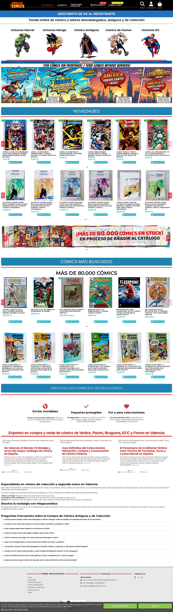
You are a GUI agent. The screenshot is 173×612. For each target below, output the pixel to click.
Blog (30, 592)
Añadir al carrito (16, 162)
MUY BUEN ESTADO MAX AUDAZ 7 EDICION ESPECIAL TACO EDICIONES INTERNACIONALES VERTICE (43, 312)
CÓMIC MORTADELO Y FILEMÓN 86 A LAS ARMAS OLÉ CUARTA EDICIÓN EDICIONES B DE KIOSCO (99, 367)
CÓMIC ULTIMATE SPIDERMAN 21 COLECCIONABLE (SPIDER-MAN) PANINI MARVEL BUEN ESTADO (72, 154)
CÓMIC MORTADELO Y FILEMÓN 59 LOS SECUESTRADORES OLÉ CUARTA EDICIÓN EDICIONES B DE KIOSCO (71, 368)
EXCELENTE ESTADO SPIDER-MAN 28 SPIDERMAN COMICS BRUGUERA (129, 311)
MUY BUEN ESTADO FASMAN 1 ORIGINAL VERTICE (100, 310)
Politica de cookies (34, 582)
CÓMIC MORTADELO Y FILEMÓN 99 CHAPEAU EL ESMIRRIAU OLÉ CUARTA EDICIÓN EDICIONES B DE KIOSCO (12, 368)
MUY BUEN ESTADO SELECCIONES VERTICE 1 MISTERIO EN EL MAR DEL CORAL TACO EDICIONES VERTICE (70, 313)
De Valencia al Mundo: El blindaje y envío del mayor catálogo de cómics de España (28, 450)
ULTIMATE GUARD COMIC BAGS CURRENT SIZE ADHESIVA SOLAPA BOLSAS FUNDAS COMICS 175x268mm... (42, 206)
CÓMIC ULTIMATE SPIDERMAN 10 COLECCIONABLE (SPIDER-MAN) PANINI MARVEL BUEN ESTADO (129, 154)
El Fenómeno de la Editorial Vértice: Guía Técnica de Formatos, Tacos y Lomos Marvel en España (143, 450)
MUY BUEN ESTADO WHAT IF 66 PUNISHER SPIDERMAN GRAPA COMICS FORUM (157, 311)
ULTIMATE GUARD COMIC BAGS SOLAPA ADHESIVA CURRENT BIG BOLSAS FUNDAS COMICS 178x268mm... (127, 206)
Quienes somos (33, 590)
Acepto (155, 606)
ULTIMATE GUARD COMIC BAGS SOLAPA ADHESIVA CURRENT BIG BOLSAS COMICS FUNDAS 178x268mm (15, 205)
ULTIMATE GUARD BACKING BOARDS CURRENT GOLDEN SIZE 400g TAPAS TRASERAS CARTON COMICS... (157, 205)
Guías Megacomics (15, 471)
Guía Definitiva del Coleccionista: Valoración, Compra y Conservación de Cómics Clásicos (85, 450)
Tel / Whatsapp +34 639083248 (94, 583)
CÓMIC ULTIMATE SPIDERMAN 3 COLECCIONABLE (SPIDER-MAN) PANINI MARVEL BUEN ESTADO (157, 154)
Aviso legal (32, 580)
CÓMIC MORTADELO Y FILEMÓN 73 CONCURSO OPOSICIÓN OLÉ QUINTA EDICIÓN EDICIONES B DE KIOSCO (41, 368)
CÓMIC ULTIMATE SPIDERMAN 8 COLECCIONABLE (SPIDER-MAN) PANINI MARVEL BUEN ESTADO (100, 154)
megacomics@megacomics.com (94, 586)
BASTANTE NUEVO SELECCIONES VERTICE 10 (13, 310)
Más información (7, 609)
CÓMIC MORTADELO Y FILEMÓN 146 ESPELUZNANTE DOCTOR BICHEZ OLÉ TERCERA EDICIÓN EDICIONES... (157, 368)
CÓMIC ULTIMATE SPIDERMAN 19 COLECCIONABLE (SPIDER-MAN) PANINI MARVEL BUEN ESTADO (43, 154)
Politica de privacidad (35, 585)
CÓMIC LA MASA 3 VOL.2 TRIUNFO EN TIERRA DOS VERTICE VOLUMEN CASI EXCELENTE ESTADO (13, 154)
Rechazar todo (120, 606)
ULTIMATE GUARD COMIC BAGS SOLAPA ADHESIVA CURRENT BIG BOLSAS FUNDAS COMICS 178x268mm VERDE (72, 206)
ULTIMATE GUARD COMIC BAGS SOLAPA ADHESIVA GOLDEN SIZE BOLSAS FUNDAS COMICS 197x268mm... (98, 206)
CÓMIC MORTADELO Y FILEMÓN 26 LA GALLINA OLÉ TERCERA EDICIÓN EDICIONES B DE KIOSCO (129, 367)
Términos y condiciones (36, 587)
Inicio (30, 577)
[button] (3, 144)
